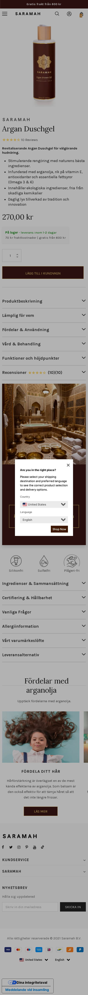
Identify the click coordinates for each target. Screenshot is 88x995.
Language (26, 512)
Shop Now (59, 529)
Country (25, 496)
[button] (68, 465)
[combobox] (34, 504)
